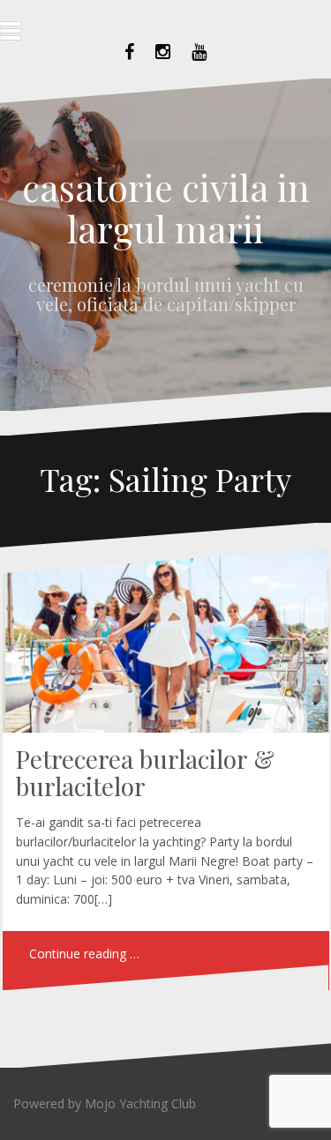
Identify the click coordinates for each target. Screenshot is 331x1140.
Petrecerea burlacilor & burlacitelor (145, 772)
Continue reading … (84, 953)
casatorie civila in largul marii (166, 207)
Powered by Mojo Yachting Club (104, 1103)
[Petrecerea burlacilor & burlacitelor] (164, 648)
